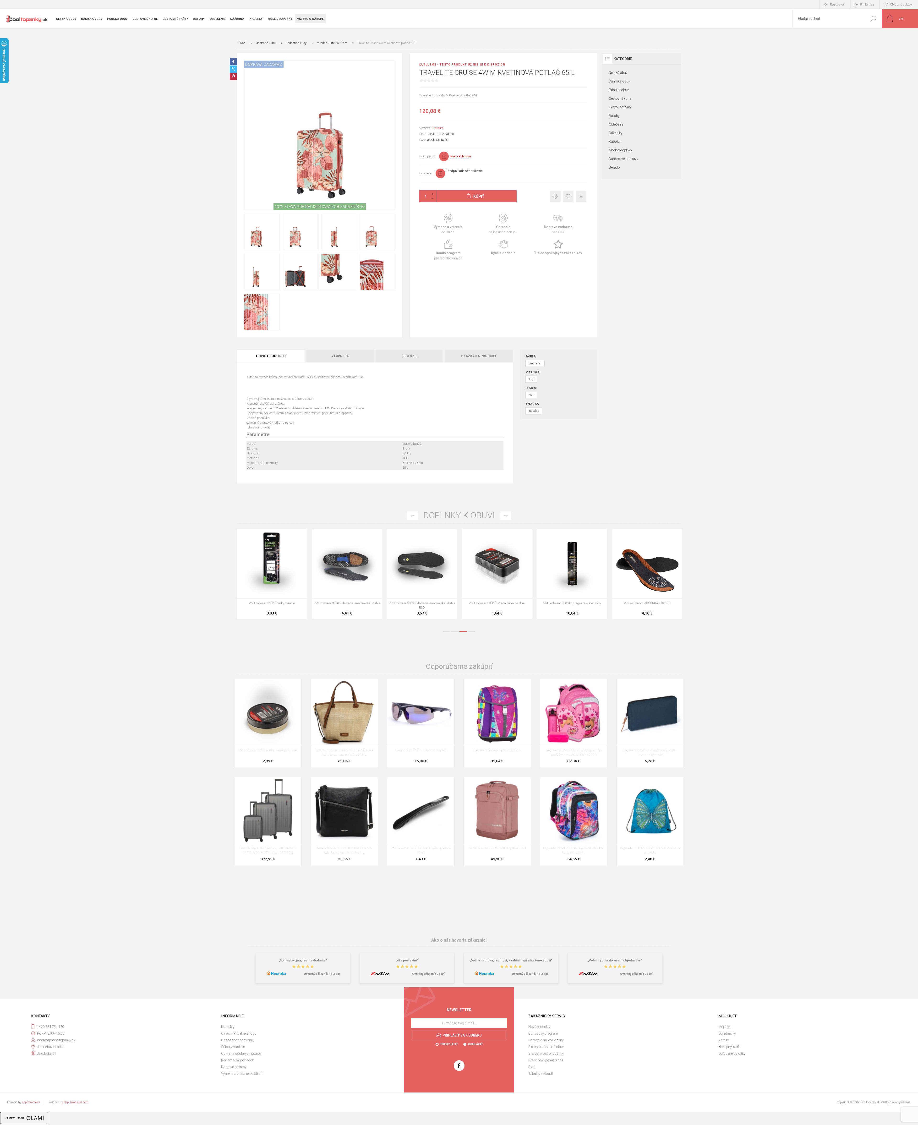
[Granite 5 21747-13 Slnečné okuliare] (420, 723)
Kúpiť (267, 586)
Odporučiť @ (581, 196)
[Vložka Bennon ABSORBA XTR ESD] (347, 574)
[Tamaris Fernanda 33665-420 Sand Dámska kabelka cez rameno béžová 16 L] (344, 723)
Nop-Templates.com (76, 1102)
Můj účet (724, 1027)
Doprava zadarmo (558, 224)
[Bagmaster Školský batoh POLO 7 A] (497, 723)
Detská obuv (618, 73)
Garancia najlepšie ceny (555, 196)
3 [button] (463, 631)
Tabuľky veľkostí (540, 1074)
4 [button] (471, 631)
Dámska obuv (619, 81)
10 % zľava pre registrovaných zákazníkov (320, 206)
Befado (614, 167)
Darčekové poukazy (623, 159)
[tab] (271, 356)
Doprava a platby (233, 1067)
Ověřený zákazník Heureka (322, 974)
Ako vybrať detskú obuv (546, 1047)
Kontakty (228, 1027)
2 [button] (455, 631)
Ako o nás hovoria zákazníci (459, 940)
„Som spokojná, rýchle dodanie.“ (303, 960)
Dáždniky (616, 133)
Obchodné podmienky (237, 1040)
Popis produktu (271, 356)
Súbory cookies (233, 1047)
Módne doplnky (620, 150)
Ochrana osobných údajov (241, 1053)
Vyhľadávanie (873, 18)
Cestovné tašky (620, 107)
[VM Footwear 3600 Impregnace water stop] (272, 574)
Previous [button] (412, 515)
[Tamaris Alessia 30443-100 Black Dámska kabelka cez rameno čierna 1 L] (344, 821)
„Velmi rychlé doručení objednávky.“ (615, 960)
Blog (531, 1067)
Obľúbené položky (731, 1053)
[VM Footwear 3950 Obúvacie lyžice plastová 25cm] (497, 574)
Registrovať (837, 4)
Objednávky (727, 1033)
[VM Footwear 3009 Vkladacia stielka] (572, 574)
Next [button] (505, 515)
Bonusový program (543, 1033)
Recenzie (409, 356)
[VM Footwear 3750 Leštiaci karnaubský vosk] (268, 723)
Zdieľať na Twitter (233, 69)
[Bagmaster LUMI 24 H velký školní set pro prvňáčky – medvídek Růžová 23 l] (573, 723)
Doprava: (425, 173)
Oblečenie (616, 124)
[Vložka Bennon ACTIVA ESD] (422, 574)
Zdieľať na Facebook (233, 61)
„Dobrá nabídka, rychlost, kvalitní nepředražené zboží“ (511, 960)
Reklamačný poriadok (237, 1060)
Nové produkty (539, 1027)
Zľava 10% (340, 356)
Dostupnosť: (427, 156)
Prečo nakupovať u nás (545, 1060)
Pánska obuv (619, 90)
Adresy (723, 1040)
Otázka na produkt (479, 356)
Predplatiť (449, 1044)
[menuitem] (310, 1026)
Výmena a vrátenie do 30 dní (242, 1074)
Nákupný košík (729, 1047)
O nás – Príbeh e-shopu (238, 1033)
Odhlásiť (475, 1044)
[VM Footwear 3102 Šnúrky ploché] (647, 574)
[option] (271, 576)
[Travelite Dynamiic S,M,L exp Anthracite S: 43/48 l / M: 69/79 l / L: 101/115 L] (268, 821)
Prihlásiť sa (867, 4)
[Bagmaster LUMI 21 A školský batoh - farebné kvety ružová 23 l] (573, 821)
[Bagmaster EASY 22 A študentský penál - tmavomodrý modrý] (650, 723)
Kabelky (615, 141)
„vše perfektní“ (407, 960)
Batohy (614, 116)
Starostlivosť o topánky (546, 1053)
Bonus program (448, 250)
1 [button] (446, 631)
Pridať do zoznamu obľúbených (292, 586)
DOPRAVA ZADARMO (263, 64)
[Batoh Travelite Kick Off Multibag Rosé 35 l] (497, 821)
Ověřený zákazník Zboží (428, 974)
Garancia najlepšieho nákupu (503, 224)
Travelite (437, 128)
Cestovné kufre (620, 98)
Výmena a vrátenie (448, 224)
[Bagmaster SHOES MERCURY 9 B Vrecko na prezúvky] (650, 821)
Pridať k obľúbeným (568, 196)
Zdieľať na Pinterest (233, 76)
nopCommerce (31, 1102)
